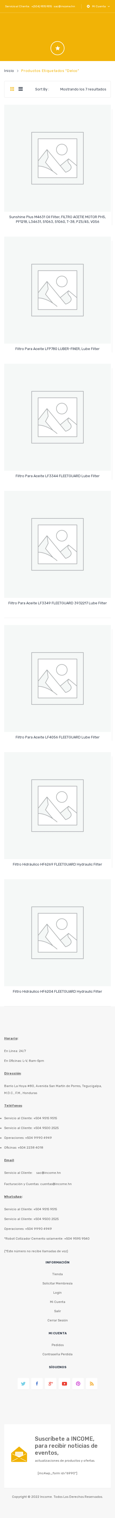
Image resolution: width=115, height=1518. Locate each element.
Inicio (9, 71)
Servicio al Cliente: (18, 1173)
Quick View (58, 202)
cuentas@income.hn (56, 1184)
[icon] (57, 48)
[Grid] (12, 89)
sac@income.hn (64, 6)
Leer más (57, 219)
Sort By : (42, 89)
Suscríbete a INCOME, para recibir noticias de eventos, (66, 1445)
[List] (20, 89)
